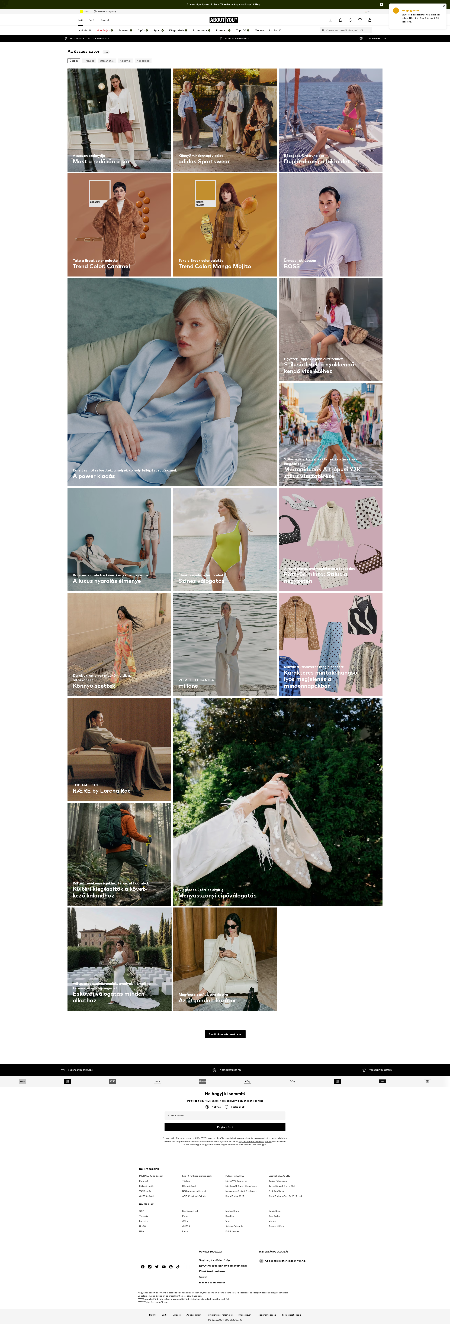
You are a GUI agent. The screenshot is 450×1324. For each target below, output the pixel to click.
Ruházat (143, 1181)
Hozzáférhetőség (266, 1315)
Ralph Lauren (232, 1231)
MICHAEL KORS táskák (151, 1176)
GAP (141, 1211)
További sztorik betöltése (225, 1034)
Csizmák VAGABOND (279, 1176)
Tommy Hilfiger (277, 1226)
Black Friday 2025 (235, 1196)
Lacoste (143, 1221)
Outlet (86, 11)
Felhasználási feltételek (220, 1315)
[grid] (225, 540)
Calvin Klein (275, 1211)
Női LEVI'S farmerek (236, 1181)
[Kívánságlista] (360, 20)
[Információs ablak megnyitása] (381, 4)
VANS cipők (145, 1191)
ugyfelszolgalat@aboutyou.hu (255, 1141)
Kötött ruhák (146, 1186)
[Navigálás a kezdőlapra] (158, 1253)
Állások (177, 1315)
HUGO (142, 1226)
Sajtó (165, 1315)
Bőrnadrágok (189, 1186)
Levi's (185, 1231)
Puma (185, 1216)
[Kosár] (370, 20)
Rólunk (152, 1315)
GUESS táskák (147, 1196)
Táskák (186, 1181)
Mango (272, 1221)
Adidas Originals (234, 1226)
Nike (141, 1231)
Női (80, 19)
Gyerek (105, 19)
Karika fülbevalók (278, 1181)
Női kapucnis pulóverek (194, 1191)
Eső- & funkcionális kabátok (196, 1176)
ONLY (185, 1221)
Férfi (92, 19)
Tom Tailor (274, 1216)
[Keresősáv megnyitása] (322, 30)
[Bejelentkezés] (340, 20)
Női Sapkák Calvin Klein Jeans (241, 1186)
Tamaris (143, 1216)
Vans (228, 1221)
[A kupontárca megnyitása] (330, 20)
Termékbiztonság (291, 1315)
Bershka (230, 1216)
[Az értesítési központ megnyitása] (350, 20)
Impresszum (245, 1315)
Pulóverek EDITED (235, 1176)
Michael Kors (232, 1211)
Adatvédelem (279, 1138)
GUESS (186, 1226)
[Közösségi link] (143, 1267)
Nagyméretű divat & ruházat (241, 1191)
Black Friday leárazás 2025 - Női (285, 1196)
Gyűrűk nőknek (276, 1191)
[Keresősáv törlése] (369, 30)
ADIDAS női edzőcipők (194, 1196)
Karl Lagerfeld (190, 1211)
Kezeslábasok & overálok (282, 1186)
